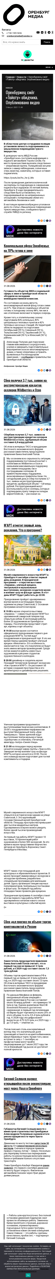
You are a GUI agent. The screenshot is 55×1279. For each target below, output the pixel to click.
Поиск (47, 42)
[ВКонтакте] (39, 221)
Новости (21, 77)
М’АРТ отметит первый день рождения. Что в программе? (23, 527)
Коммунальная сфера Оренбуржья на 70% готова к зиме (27, 248)
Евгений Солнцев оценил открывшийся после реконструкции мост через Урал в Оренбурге (27, 1083)
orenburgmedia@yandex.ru (19, 36)
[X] (47, 221)
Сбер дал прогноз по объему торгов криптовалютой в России (28, 924)
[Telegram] (44, 221)
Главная (10, 77)
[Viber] (50, 221)
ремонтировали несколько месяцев (25, 1147)
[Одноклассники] (41, 221)
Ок (28, 1275)
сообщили (27, 357)
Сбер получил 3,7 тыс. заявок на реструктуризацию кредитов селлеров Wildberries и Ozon (25, 385)
